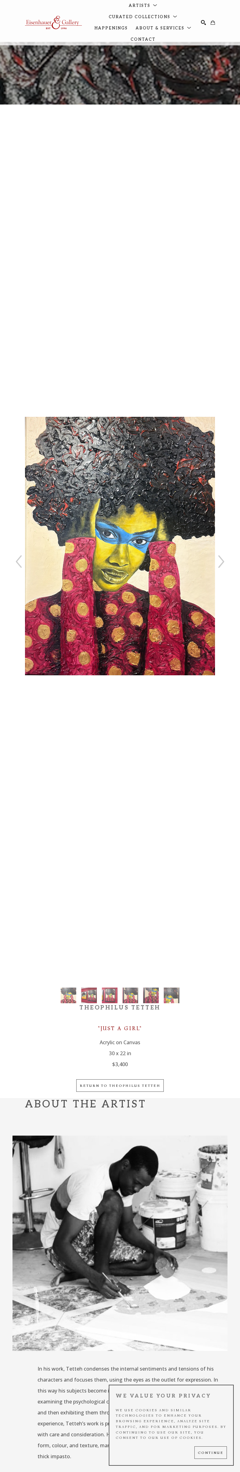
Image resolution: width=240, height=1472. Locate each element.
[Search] (203, 22)
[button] (143, 5)
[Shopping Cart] (213, 22)
